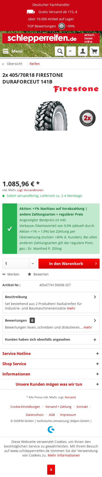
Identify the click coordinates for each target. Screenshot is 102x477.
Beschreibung (16, 297)
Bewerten (40, 274)
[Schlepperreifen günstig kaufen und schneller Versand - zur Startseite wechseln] (51, 38)
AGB (52, 415)
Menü (17, 51)
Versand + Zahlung (58, 406)
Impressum (68, 415)
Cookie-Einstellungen (25, 406)
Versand (70, 397)
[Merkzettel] (71, 51)
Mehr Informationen (64, 455)
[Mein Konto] (83, 51)
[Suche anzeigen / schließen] (59, 51)
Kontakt (82, 406)
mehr (71, 308)
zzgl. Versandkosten (30, 190)
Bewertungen (16, 320)
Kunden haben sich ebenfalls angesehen (37, 339)
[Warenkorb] (94, 51)
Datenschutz (35, 415)
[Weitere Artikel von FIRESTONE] (76, 89)
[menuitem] (12, 51)
